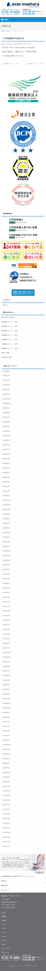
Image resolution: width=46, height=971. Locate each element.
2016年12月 (7, 832)
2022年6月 (6, 579)
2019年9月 (6, 712)
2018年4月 (6, 772)
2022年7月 (6, 574)
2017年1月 (6, 828)
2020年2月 (6, 689)
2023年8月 (6, 519)
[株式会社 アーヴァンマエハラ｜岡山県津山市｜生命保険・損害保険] (23, 5)
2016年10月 (7, 842)
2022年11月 (6, 555)
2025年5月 (6, 422)
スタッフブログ (5, 948)
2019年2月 (6, 735)
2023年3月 (6, 542)
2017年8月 (6, 800)
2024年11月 (6, 449)
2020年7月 (6, 671)
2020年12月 (7, 652)
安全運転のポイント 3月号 (9, 344)
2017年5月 (6, 814)
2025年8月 (6, 412)
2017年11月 (6, 791)
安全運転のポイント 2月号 (9, 348)
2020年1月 (6, 694)
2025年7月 (6, 417)
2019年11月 (6, 703)
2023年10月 (7, 509)
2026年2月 (6, 389)
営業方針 (4, 932)
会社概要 (4, 936)
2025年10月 (7, 403)
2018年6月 (6, 763)
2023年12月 (7, 500)
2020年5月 (6, 680)
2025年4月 (6, 426)
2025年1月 (6, 440)
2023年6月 (6, 528)
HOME (3, 912)
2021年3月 (6, 639)
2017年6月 (6, 809)
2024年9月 (6, 459)
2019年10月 (7, 708)
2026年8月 (6, 371)
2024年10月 (7, 454)
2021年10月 (7, 611)
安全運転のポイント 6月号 (9, 330)
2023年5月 (6, 532)
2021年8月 (6, 620)
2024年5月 (6, 477)
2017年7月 (6, 805)
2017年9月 (6, 795)
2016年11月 (6, 837)
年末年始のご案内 (6, 357)
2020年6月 (6, 675)
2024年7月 (6, 468)
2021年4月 (6, 634)
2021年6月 (6, 629)
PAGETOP (39, 872)
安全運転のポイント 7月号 (9, 326)
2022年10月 (7, 560)
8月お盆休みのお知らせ (8, 317)
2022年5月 (6, 583)
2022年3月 (6, 592)
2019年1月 (6, 740)
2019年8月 (6, 717)
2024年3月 (6, 486)
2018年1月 (6, 782)
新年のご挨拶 (5, 353)
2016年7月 (6, 846)
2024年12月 (7, 445)
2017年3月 (6, 823)
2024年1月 (6, 495)
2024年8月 (6, 463)
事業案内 (4, 916)
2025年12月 (7, 399)
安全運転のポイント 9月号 (36, 63)
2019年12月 (7, 698)
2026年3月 (6, 385)
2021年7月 (6, 625)
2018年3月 (6, 777)
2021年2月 (6, 643)
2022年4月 (6, 588)
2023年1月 (6, 546)
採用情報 (4, 940)
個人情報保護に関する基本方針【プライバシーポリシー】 (18, 876)
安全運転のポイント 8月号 (10, 63)
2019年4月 (6, 731)
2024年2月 (6, 491)
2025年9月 (6, 408)
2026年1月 (6, 394)
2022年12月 (7, 551)
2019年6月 (6, 726)
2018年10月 (7, 754)
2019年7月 (6, 722)
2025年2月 (6, 435)
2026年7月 (6, 376)
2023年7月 (6, 523)
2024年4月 (6, 482)
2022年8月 (6, 569)
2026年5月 (6, 380)
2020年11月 (6, 657)
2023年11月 (6, 505)
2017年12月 (7, 786)
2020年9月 (6, 662)
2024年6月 (6, 472)
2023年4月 (6, 537)
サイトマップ (5, 890)
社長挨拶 (4, 928)
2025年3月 (6, 431)
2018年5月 (6, 768)
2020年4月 (6, 685)
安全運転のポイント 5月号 (9, 335)
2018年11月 (6, 749)
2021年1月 (6, 648)
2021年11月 (6, 606)
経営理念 (4, 924)
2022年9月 (6, 565)
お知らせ (6, 305)
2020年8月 (6, 666)
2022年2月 (6, 597)
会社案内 (4, 920)
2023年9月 (6, 514)
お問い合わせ (5, 952)
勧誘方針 (4, 881)
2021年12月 (7, 602)
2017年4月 (6, 818)
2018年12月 (7, 745)
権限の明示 (4, 885)
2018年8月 (6, 758)
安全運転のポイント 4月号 (9, 339)
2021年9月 (6, 615)
